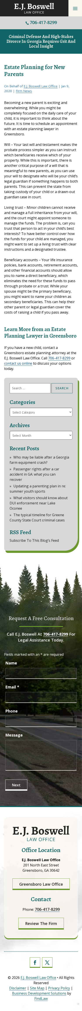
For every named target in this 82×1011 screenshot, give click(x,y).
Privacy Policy (59, 988)
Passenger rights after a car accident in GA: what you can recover (34, 474)
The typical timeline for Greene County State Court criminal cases (37, 517)
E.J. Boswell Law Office (41, 86)
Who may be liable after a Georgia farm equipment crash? (39, 460)
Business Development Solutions (39, 993)
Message (14, 735)
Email (12, 687)
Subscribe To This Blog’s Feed (34, 540)
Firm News (24, 91)
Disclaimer (17, 988)
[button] (75, 8)
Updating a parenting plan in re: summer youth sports (38, 489)
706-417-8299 (43, 22)
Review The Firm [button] (41, 923)
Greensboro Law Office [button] (41, 884)
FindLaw (41, 998)
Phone (11, 711)
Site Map (37, 988)
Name (11, 663)
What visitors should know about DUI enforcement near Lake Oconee (39, 503)
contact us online (18, 363)
